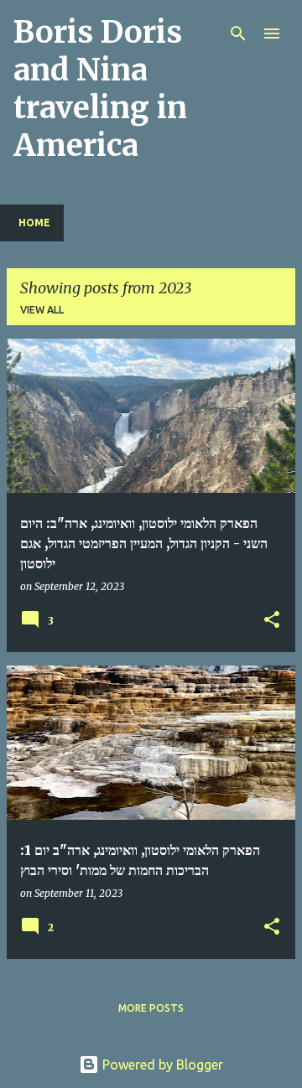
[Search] (238, 33)
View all (42, 309)
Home (34, 222)
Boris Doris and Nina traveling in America (100, 88)
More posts (151, 1008)
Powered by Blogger (161, 1064)
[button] (272, 620)
